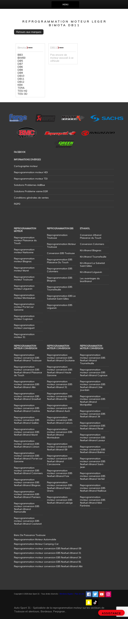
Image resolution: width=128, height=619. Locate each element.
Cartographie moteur (26, 166)
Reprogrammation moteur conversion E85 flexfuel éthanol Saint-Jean (92, 462)
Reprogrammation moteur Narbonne (24, 251)
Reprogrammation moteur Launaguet (24, 326)
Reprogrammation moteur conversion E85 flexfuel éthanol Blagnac (27, 482)
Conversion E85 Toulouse (61, 253)
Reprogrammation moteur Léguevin (24, 287)
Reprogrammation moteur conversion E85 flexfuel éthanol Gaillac (26, 420)
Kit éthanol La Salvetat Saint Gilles (92, 264)
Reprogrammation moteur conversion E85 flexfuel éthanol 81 (59, 396)
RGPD (17, 203)
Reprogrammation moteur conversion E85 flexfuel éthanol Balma (92, 449)
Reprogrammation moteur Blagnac (24, 260)
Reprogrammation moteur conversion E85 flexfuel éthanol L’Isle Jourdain (92, 385)
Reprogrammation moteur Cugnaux (24, 317)
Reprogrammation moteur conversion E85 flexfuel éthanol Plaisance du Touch (28, 371)
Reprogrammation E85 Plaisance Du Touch (59, 261)
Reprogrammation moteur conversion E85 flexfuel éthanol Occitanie (61, 357)
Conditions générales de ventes (31, 197)
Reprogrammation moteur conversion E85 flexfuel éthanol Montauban (59, 433)
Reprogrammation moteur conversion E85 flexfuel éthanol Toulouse (28, 357)
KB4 (20, 84)
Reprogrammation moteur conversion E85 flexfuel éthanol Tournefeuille (92, 359)
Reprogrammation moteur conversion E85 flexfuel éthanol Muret (26, 432)
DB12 (21, 81)
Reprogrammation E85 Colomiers (59, 270)
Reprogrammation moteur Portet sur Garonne (24, 307)
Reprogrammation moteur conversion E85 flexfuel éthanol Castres (27, 408)
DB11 (21, 78)
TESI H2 (22, 90)
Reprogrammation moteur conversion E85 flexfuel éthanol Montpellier (92, 400)
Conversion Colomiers (92, 244)
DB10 (21, 75)
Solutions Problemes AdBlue (29, 184)
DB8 (20, 69)
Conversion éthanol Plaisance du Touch (90, 236)
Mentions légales (66, 594)
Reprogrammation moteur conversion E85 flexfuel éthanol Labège (60, 500)
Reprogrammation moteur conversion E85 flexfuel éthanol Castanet (28, 521)
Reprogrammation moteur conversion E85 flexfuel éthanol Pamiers (27, 494)
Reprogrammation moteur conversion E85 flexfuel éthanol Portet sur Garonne (28, 457)
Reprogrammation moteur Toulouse (24, 278)
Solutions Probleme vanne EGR (31, 191)
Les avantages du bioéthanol (90, 280)
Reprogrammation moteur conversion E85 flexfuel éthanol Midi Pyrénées (92, 501)
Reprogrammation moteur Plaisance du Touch (25, 240)
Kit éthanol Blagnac (90, 250)
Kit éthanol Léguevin (91, 272)
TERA (21, 87)
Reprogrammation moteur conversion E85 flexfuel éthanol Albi (26, 384)
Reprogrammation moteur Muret (24, 269)
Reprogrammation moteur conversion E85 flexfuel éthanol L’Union (26, 444)
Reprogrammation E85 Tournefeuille (59, 288)
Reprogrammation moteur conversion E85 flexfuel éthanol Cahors (59, 420)
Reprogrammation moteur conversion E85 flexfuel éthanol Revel (92, 425)
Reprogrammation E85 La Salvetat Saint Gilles (61, 297)
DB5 (20, 60)
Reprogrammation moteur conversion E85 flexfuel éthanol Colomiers (28, 470)
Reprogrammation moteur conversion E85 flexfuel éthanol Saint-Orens (59, 486)
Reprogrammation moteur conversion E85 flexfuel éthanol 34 (92, 413)
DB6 (20, 66)
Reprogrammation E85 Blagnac (59, 279)
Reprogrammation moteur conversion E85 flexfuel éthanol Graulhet (27, 396)
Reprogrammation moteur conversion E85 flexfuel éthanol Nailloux (93, 488)
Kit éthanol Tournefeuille (93, 256)
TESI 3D (22, 93)
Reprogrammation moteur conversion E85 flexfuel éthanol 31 (59, 384)
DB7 (20, 63)
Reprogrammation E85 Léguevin (59, 306)
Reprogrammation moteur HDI (31, 172)
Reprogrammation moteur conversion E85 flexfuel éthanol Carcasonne (59, 460)
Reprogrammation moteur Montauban (24, 296)
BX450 (22, 57)
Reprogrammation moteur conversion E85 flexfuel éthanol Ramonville (26, 507)
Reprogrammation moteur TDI (31, 178)
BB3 (20, 54)
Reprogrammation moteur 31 (24, 336)
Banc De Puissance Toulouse (30, 535)
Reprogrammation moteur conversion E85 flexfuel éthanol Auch (59, 408)
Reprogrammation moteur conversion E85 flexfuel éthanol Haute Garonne (59, 371)
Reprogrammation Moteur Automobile (35, 539)
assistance (111, 613)
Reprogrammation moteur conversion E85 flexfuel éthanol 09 (59, 446)
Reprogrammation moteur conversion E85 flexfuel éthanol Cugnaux (93, 372)
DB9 (20, 72)
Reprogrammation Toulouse (57, 236)
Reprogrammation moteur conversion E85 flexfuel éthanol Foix (59, 473)
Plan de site (79, 594)
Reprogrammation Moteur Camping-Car (36, 543)
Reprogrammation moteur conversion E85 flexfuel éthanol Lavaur (92, 437)
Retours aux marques (28, 32)
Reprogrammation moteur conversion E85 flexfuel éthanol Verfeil (92, 476)
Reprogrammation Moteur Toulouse (61, 245)
